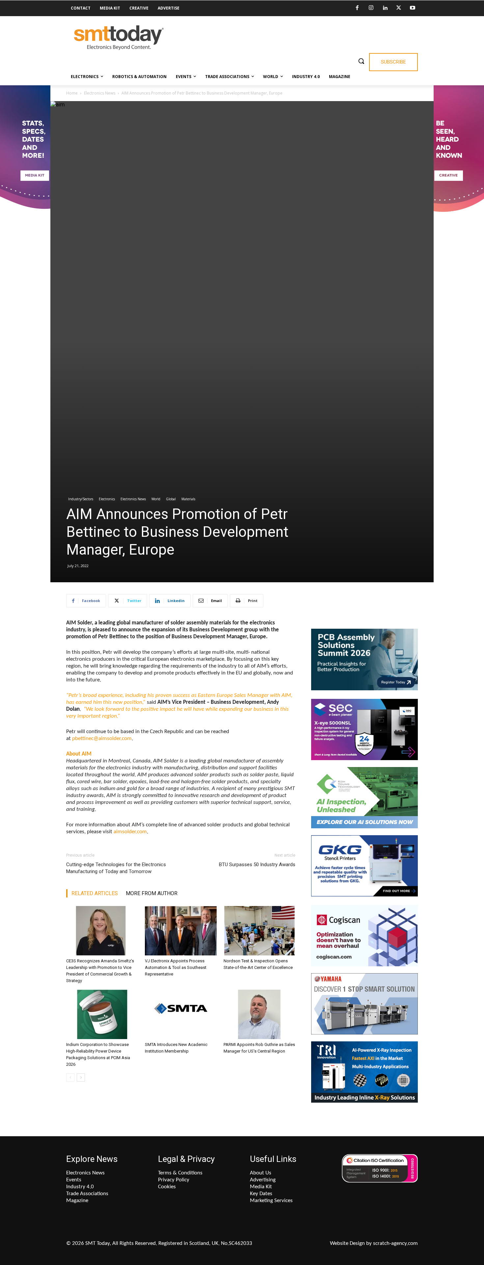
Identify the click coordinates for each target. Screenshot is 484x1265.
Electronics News (99, 93)
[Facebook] (357, 8)
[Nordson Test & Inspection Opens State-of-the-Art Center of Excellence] (259, 930)
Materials (188, 499)
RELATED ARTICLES (94, 893)
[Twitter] (398, 8)
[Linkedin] (385, 8)
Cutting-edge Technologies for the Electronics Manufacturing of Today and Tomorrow (116, 868)
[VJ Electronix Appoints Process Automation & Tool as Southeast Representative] (181, 930)
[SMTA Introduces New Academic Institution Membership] (181, 1014)
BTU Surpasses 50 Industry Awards (257, 864)
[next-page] (81, 1077)
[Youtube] (412, 8)
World (155, 499)
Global (171, 499)
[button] (361, 61)
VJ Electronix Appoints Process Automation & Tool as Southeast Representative (175, 967)
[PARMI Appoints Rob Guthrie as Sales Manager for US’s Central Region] (259, 1014)
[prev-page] (70, 1077)
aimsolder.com (130, 832)
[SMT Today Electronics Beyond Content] (119, 37)
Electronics (107, 499)
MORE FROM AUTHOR (151, 893)
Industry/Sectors (80, 499)
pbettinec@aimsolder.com (102, 738)
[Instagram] (371, 8)
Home (72, 93)
